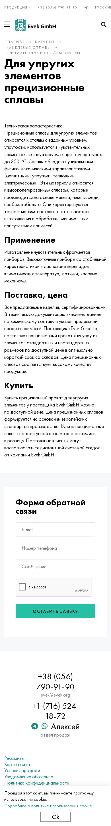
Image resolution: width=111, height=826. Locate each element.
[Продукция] (8, 24)
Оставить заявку (55, 611)
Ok (55, 817)
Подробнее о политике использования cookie (48, 806)
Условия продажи (22, 770)
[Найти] (103, 24)
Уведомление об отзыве (28, 776)
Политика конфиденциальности (36, 783)
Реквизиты (14, 758)
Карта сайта (17, 764)
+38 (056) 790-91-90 (57, 7)
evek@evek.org (55, 695)
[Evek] (35, 25)
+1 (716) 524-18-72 (55, 711)
